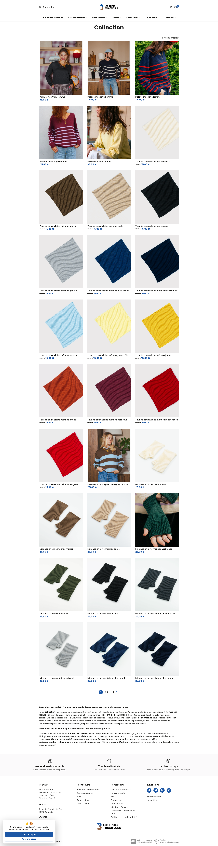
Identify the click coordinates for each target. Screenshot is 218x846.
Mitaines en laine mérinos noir (102, 613)
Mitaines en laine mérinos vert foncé (153, 549)
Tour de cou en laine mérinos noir (152, 226)
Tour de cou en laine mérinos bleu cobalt (108, 290)
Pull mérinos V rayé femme (52, 161)
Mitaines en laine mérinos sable (103, 549)
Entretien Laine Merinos (88, 789)
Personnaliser (29, 839)
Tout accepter (29, 834)
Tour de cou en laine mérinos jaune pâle (107, 355)
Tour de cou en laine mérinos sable (105, 226)
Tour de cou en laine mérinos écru (152, 161)
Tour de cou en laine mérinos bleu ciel (58, 355)
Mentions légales (119, 807)
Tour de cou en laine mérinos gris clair (58, 290)
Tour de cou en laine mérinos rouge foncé (156, 419)
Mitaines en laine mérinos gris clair (57, 678)
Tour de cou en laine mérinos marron (58, 226)
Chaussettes (83, 803)
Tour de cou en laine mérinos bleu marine (156, 290)
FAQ (113, 796)
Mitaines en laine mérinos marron (56, 549)
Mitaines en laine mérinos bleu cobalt (106, 678)
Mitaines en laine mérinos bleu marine (154, 678)
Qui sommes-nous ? (121, 789)
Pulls (79, 796)
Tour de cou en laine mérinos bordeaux (107, 419)
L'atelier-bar (117, 803)
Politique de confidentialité (124, 817)
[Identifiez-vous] (171, 7)
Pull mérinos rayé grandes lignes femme (107, 484)
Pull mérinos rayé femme (147, 96)
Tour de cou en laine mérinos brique (57, 419)
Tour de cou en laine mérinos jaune (153, 355)
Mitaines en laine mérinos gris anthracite (156, 613)
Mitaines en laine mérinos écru (150, 484)
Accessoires (83, 800)
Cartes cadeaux (85, 793)
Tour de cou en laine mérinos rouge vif (58, 484)
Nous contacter (118, 793)
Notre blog (152, 800)
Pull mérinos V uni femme (52, 96)
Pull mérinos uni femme (99, 161)
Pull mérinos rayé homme (100, 96)
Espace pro (116, 800)
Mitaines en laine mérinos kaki (54, 613)
